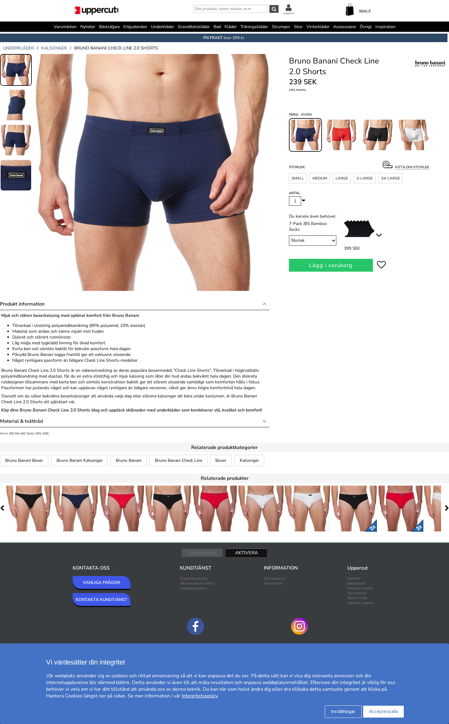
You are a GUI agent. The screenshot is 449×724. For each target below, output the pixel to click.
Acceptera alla (383, 711)
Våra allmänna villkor (197, 583)
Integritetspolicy (193, 588)
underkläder (18, 48)
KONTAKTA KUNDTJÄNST (101, 600)
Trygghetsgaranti (193, 578)
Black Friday (357, 597)
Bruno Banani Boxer (24, 460)
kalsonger (54, 48)
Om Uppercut (275, 578)
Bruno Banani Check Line (178, 460)
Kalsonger (249, 460)
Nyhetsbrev (273, 583)
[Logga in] (289, 7)
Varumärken (65, 27)
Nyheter (87, 27)
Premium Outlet (360, 588)
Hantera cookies (360, 602)
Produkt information (22, 304)
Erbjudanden (135, 27)
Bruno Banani (128, 460)
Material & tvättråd (21, 421)
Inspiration (385, 27)
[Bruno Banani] (430, 70)
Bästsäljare (109, 27)
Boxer (220, 460)
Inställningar (343, 711)
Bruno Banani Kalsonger (80, 460)
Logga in (288, 13)
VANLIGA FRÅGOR (101, 582)
